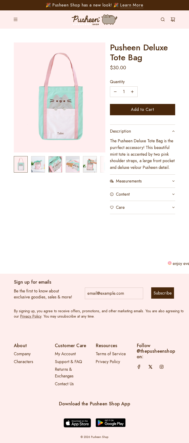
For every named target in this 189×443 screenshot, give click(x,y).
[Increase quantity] (132, 92)
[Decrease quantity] (115, 92)
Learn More (131, 5)
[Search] (163, 19)
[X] (150, 367)
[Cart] (173, 19)
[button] (17, 97)
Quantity (117, 82)
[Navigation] (15, 19)
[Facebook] (139, 367)
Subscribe (163, 293)
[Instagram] (162, 367)
